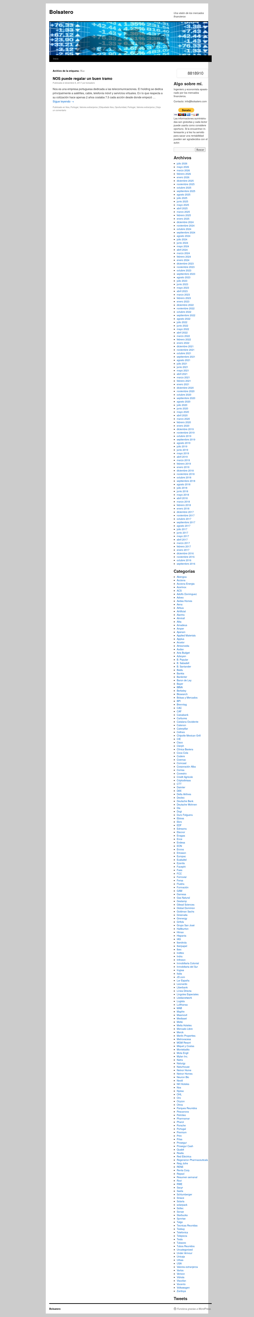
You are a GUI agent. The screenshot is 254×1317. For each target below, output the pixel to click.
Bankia (180, 673)
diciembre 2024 (185, 222)
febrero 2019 (184, 463)
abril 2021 (182, 374)
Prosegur (182, 1142)
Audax (180, 649)
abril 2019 (182, 456)
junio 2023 (182, 284)
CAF (179, 711)
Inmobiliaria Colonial (188, 963)
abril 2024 (182, 249)
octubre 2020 (184, 394)
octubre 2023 (184, 270)
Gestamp (182, 901)
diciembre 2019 (185, 429)
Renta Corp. (183, 1170)
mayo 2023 (183, 287)
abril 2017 (182, 539)
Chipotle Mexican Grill (189, 735)
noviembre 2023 (186, 267)
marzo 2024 (183, 253)
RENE (180, 1166)
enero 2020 (183, 425)
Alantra (181, 614)
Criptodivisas (184, 780)
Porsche (181, 1125)
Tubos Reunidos (186, 1246)
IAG (179, 939)
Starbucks (182, 1215)
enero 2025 (183, 218)
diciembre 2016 (185, 553)
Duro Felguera (185, 815)
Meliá (180, 1022)
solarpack (182, 1204)
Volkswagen (183, 1287)
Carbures (182, 718)
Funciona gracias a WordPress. (194, 1308)
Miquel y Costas (185, 1046)
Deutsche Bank (185, 801)
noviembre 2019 (186, 432)
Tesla (180, 1239)
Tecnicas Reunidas (187, 1225)
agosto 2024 (183, 236)
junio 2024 (182, 242)
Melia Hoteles (184, 1025)
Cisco (180, 742)
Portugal (74, 107)
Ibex (179, 949)
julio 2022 (182, 322)
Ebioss (180, 818)
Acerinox (181, 587)
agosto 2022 (183, 318)
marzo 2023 (183, 294)
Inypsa (180, 970)
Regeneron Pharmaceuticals (192, 1160)
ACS (179, 590)
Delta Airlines (184, 794)
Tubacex (181, 1242)
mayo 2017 (183, 536)
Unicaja (181, 1256)
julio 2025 (182, 198)
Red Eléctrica (184, 1156)
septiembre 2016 (186, 563)
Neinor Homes (184, 1073)
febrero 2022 (184, 339)
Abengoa (182, 576)
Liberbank (182, 987)
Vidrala (180, 1277)
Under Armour (184, 1253)
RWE (179, 1184)
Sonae (180, 1211)
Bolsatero (61, 11)
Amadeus (182, 625)
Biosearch (182, 694)
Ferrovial (181, 877)
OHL (179, 1094)
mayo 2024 (183, 246)
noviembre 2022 (186, 308)
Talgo (180, 1222)
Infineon (181, 959)
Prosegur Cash (185, 1146)
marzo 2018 (183, 501)
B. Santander (184, 666)
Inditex (180, 953)
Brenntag (182, 704)
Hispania (181, 935)
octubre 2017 (184, 518)
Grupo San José (186, 925)
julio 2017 (182, 529)
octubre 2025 (184, 187)
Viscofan (181, 1280)
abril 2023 (182, 291)
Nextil (180, 1080)
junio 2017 (182, 532)
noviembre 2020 (186, 391)
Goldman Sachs (185, 911)
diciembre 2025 (185, 180)
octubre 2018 (184, 477)
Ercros (180, 849)
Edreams (182, 828)
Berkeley (181, 690)
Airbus (180, 608)
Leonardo (182, 984)
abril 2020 (182, 415)
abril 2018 (182, 498)
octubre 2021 (184, 353)
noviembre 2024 (186, 225)
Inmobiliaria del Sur (187, 966)
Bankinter (182, 677)
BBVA (180, 687)
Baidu (180, 670)
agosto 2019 (183, 443)
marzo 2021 (183, 377)
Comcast (181, 763)
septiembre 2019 (186, 439)
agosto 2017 (183, 525)
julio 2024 (182, 239)
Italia (179, 973)
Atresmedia (183, 645)
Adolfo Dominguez (187, 594)
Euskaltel (182, 859)
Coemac (181, 759)
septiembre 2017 (186, 522)
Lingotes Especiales (188, 994)
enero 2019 (183, 467)
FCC (179, 873)
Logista (181, 1001)
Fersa (180, 880)
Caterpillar (182, 728)
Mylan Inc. (182, 1056)
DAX (179, 790)
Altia (179, 621)
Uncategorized (185, 1249)
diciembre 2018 (185, 470)
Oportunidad (120, 107)
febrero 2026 (184, 173)
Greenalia (182, 915)
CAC (179, 708)
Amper (180, 628)
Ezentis (181, 863)
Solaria (180, 1201)
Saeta (180, 1191)
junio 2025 (182, 201)
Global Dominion (186, 908)
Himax (180, 932)
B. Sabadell (183, 663)
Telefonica (182, 1232)
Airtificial (181, 611)
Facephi (181, 866)
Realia (180, 1153)
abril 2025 (182, 208)
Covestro (182, 773)
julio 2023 (182, 280)
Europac (181, 856)
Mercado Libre (185, 1028)
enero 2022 (183, 343)
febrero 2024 (184, 256)
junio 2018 (182, 491)
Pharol (180, 1122)
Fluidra (180, 884)
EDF (179, 825)
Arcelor (181, 642)
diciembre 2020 (185, 387)
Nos (67, 107)
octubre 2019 (184, 436)
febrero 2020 (184, 422)
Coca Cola (182, 752)
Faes (179, 870)
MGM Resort (184, 1042)
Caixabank (182, 714)
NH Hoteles (183, 1084)
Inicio (55, 58)
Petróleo (181, 1115)
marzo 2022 (183, 336)
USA (179, 1263)
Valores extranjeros (88, 107)
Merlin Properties (186, 1035)
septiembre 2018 (186, 481)
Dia (178, 808)
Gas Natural (183, 897)
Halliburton (183, 928)
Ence (179, 839)
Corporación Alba (186, 766)
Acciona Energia (186, 583)
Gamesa (181, 894)
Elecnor (181, 832)
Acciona (181, 580)
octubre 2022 (184, 311)
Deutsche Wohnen (187, 804)
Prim (179, 1135)
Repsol (180, 1173)
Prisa (179, 1139)
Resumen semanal (187, 1177)
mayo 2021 (183, 370)
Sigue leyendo (63, 101)
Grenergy (182, 918)
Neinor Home (184, 1070)
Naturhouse (183, 1066)
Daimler (181, 787)
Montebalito (183, 1049)
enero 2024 (183, 260)
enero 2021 (183, 384)
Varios (180, 1270)
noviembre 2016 (186, 556)
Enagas (181, 835)
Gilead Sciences (185, 904)
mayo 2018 (183, 494)
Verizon (181, 1273)
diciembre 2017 (185, 512)
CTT (179, 783)
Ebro (179, 821)
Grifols (180, 921)
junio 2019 (182, 449)
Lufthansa (182, 1004)
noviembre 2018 (186, 474)
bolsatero (90, 82)
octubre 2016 (184, 560)
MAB (179, 1008)
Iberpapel (182, 946)
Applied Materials (186, 635)
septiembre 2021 (186, 356)
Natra (180, 1060)
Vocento (181, 1284)
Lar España (183, 980)
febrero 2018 (184, 505)
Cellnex (181, 732)
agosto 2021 (183, 360)
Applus (180, 639)
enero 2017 (183, 550)
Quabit (180, 1149)
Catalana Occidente (187, 721)
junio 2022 (182, 325)
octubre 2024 (184, 229)
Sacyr (180, 1187)
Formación (183, 887)
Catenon (181, 725)
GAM (179, 890)
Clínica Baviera (185, 749)
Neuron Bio (183, 1077)
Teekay (181, 1229)
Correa (180, 770)
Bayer (180, 683)
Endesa (181, 842)
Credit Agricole (185, 777)
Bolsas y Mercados (187, 697)
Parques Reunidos (187, 1108)
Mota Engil (182, 1053)
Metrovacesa (184, 1039)
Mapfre (181, 1011)
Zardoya (181, 1291)
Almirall (181, 618)
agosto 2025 (183, 194)
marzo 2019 (183, 460)
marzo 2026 (183, 170)
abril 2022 (182, 332)
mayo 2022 (183, 329)
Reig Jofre (182, 1163)
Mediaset (182, 1018)
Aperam (181, 632)
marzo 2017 (183, 543)
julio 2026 (182, 163)
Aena (179, 604)
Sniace (180, 1198)
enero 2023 (183, 301)
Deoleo (181, 797)
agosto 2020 (183, 401)
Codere (181, 756)
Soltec (180, 1208)
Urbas (180, 1260)
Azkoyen (181, 656)
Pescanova (183, 1111)
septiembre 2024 (186, 232)
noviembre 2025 (186, 184)
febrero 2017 (184, 546)
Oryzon (181, 1101)
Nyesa (180, 1091)
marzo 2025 (183, 211)
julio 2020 (182, 405)
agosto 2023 (183, 277)
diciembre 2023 (185, 263)
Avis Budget (183, 652)
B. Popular (182, 659)
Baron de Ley (184, 680)
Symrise (181, 1218)
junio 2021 (182, 367)
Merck (180, 1032)
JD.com (181, 977)
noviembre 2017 (186, 515)
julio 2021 (182, 363)
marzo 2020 (183, 418)
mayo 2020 (183, 412)
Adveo (180, 597)
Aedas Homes (184, 601)
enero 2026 (183, 177)
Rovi (179, 1180)
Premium (182, 1132)
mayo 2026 (183, 167)
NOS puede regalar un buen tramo (82, 78)
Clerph (180, 746)
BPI (179, 701)
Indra (179, 956)
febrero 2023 (184, 298)
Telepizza (182, 1235)
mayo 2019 (183, 453)
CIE (179, 739)
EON (179, 846)
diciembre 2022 (185, 305)
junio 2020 (182, 408)
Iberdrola (182, 942)
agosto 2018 (183, 484)
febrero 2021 (184, 380)
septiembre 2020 (186, 398)
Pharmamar (183, 1118)
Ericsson (181, 852)
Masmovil (182, 1015)
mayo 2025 (183, 205)
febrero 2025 (184, 215)
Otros (180, 1104)
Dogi (179, 811)
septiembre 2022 (186, 315)
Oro (179, 1097)
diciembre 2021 (185, 346)
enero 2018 (183, 508)
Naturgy (181, 1063)
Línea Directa (184, 990)
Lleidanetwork (184, 997)
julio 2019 (182, 446)
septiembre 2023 (186, 274)
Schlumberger (184, 1194)
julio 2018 (182, 487)
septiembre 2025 (186, 191)
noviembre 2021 (186, 349)
